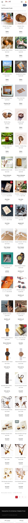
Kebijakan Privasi (21, 511)
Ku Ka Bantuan (13, 511)
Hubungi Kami (5, 511)
